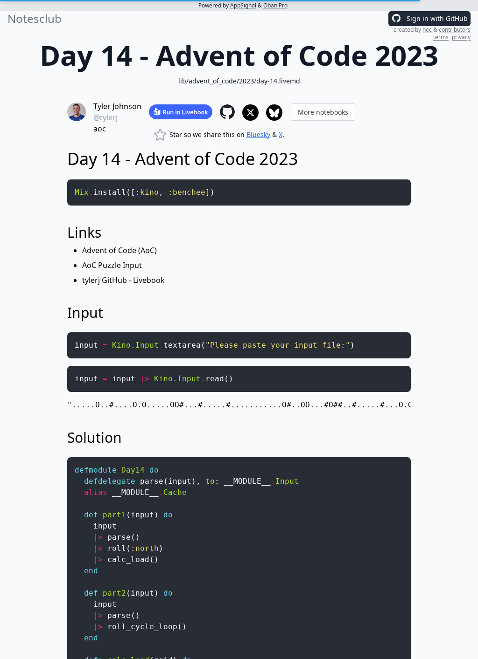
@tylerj (105, 117)
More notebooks (323, 112)
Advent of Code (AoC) (119, 250)
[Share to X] (250, 112)
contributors (455, 30)
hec (427, 30)
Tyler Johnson (117, 106)
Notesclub (34, 18)
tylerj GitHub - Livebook (123, 280)
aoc (99, 129)
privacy (461, 37)
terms (441, 37)
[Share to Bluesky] (274, 112)
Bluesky (258, 134)
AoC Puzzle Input (112, 265)
